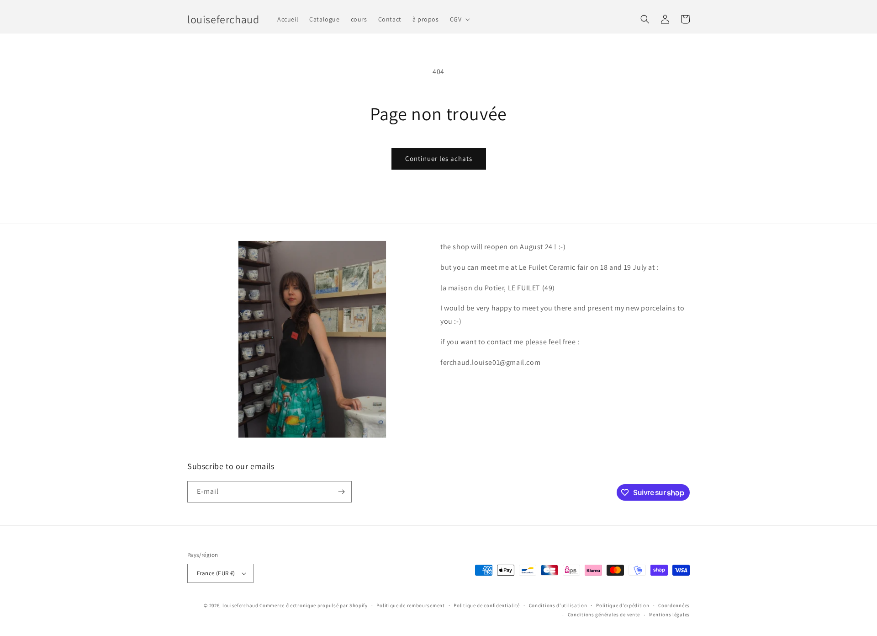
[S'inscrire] (341, 491)
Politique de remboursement (410, 605)
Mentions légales (669, 614)
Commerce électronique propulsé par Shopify (313, 605)
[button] (459, 19)
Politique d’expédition (622, 605)
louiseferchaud (240, 605)
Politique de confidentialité (487, 605)
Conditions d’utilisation (558, 605)
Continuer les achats (438, 158)
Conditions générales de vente (604, 614)
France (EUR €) (216, 573)
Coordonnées (674, 605)
